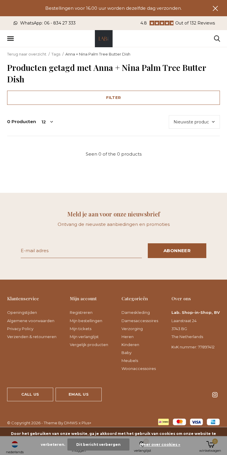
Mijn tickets (80, 328)
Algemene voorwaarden (30, 320)
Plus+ (86, 422)
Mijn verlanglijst (84, 336)
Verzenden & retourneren (31, 336)
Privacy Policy (20, 328)
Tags (55, 54)
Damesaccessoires (139, 320)
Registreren (81, 312)
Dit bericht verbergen (98, 444)
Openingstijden (22, 312)
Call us (30, 394)
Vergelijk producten (89, 344)
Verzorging (132, 328)
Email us (78, 394)
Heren (127, 336)
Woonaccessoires (138, 368)
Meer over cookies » (160, 444)
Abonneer (177, 250)
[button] (11, 38)
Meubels (129, 360)
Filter (113, 97)
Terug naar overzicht (26, 54)
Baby (126, 352)
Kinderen (130, 344)
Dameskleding (135, 312)
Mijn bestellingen (86, 320)
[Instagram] (215, 394)
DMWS (71, 422)
